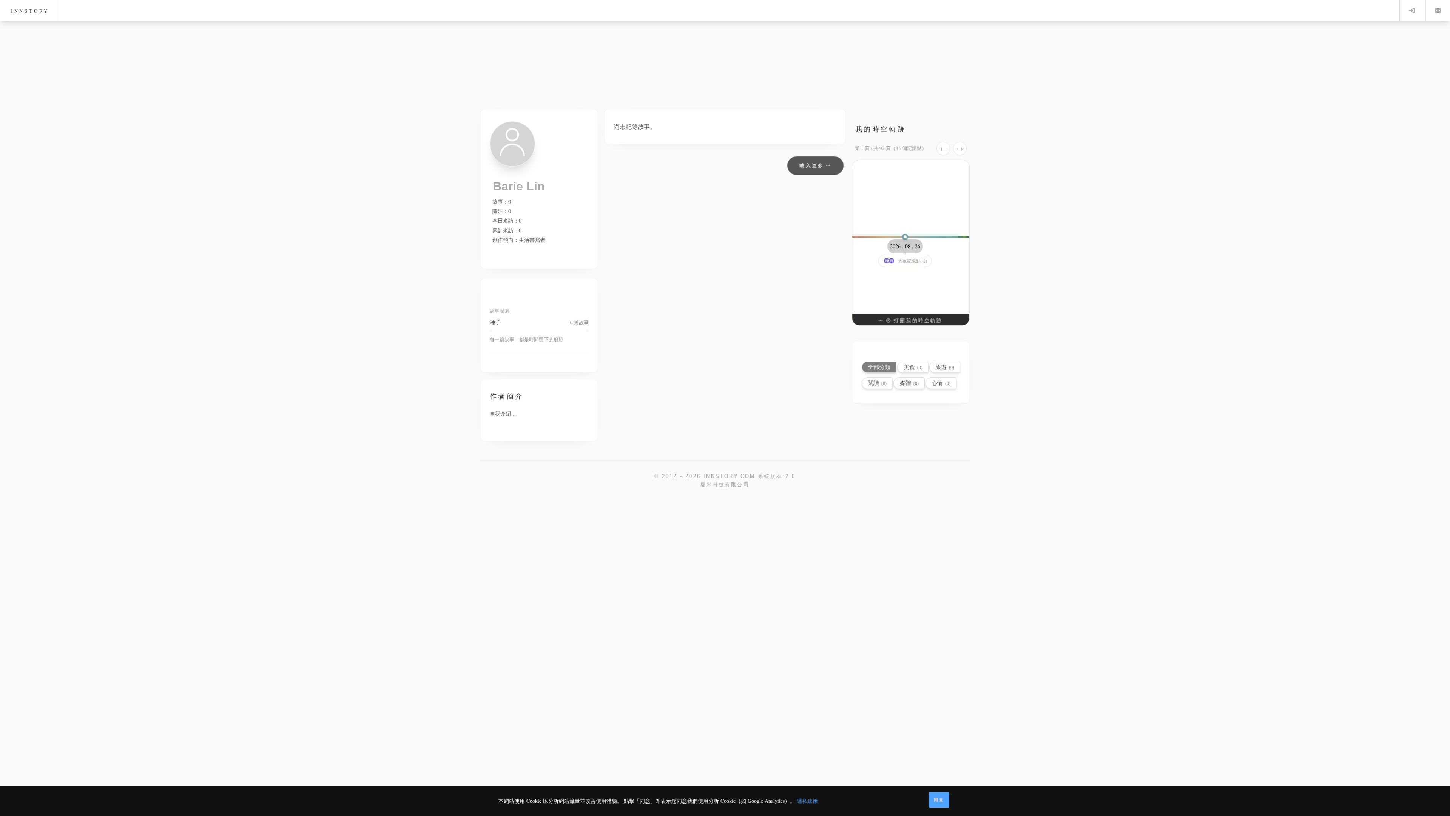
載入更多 (812, 165)
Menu (1438, 10)
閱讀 (877, 383)
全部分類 (879, 367)
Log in (1412, 10)
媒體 (909, 383)
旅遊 (944, 367)
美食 (913, 367)
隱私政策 (807, 800)
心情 (941, 383)
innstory (30, 11)
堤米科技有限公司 (725, 484)
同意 (939, 799)
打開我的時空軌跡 (917, 320)
